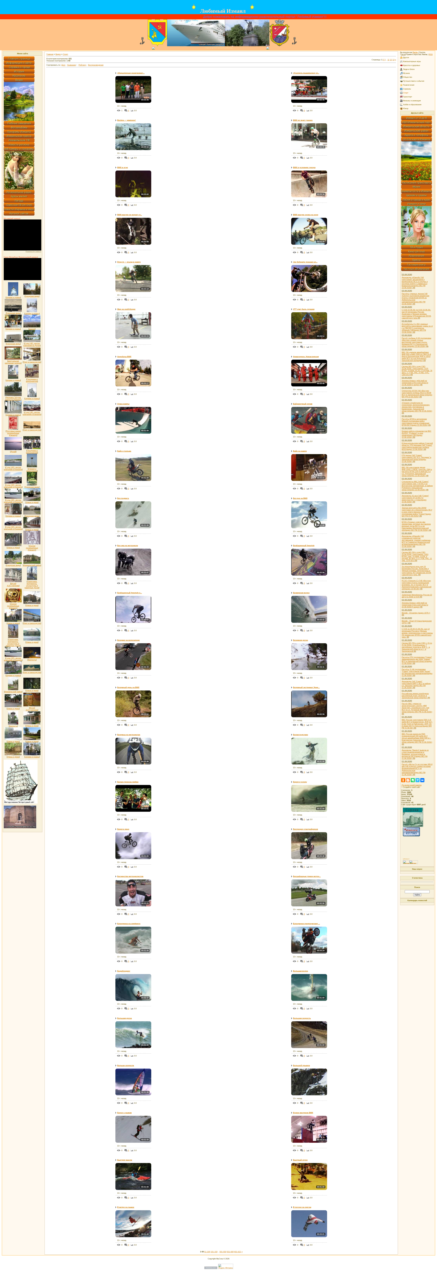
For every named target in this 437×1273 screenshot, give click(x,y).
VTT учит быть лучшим (303, 309)
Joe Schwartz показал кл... (305, 262)
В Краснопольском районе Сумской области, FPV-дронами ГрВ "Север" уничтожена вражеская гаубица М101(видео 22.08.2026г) (417, 446)
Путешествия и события (413, 81)
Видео (58, 54)
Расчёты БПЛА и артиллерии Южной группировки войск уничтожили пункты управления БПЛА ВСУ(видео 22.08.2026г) (415, 422)
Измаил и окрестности (31, 470)
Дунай (13, 452)
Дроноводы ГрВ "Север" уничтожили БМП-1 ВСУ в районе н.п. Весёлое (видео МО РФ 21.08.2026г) (416, 684)
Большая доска (124, 1018)
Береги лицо (123, 829)
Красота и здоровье (411, 65)
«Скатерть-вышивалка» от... (306, 73)
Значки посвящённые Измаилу (32, 548)
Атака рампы (123, 404)
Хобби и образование (412, 105)
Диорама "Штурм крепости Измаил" (13, 398)
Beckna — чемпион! (126, 120)
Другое (406, 57)
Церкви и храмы (13, 297)
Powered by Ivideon (33, 251)
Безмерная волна (301, 593)
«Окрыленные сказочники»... (131, 73)
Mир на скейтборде (126, 309)
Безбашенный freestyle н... (129, 593)
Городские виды (32, 296)
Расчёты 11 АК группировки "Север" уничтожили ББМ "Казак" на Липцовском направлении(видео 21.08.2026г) (417, 672)
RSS (431, 54)
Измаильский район (32, 565)
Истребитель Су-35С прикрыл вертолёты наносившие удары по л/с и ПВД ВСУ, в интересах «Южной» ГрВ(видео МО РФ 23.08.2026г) (417, 328)
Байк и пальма (124, 451)
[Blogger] (408, 780)
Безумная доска (300, 640)
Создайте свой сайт (411, 787)
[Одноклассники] (403, 780)
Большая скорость (302, 1018)
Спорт (65, 54)
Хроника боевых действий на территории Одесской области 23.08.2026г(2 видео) (415, 383)
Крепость (32, 660)
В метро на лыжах (125, 1207)
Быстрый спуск (300, 1160)
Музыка (406, 73)
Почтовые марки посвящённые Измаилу (13, 433)
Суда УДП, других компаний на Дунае (31, 344)
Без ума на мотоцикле (127, 545)
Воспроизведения (95, 65)
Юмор (405, 108)
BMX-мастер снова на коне (305, 215)
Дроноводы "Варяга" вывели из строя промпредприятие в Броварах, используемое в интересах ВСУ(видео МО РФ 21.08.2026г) (415, 754)
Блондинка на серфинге (128, 924)
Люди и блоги (408, 69)
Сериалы (407, 89)
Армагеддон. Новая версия (306, 357)
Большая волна (300, 971)
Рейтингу (82, 65)
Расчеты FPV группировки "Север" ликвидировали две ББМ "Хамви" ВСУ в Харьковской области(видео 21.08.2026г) (417, 660)
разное (32, 329)
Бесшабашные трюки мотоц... (307, 876)
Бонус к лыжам (124, 1113)
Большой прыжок (301, 1065)
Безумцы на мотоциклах (128, 735)
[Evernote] (413, 780)
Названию (71, 65)
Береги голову (300, 782)
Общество (407, 77)
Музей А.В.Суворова (13, 585)
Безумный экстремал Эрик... (306, 687)
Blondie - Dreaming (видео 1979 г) (416, 613)
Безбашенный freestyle (303, 545)
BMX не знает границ (303, 120)
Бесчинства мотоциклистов (130, 876)
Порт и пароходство (32, 362)
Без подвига (123, 498)
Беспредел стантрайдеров (305, 829)
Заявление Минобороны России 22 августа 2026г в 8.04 (417, 596)
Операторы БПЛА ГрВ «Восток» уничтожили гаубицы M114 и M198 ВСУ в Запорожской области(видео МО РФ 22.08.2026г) (417, 394)
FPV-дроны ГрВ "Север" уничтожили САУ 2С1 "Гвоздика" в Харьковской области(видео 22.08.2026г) (416, 458)
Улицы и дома (32, 502)
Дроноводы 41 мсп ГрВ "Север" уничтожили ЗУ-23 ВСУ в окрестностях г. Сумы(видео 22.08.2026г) (415, 499)
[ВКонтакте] (422, 780)
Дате (63, 65)
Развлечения (408, 85)
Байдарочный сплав (302, 404)
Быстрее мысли (124, 1160)
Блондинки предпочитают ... (306, 924)
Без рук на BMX (300, 498)
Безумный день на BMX (128, 687)
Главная (208, 48)
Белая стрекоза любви (127, 782)
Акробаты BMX (124, 357)
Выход (229, 48)
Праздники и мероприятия (32, 380)
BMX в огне (122, 167)
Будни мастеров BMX (303, 1113)
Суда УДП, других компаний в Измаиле (32, 413)
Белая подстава (300, 735)
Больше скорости (125, 1065)
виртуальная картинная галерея (13, 362)
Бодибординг (123, 971)
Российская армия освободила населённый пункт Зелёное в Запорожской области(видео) (415, 696)
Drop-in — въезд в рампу (129, 262)
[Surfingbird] (417, 780)
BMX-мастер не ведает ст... (129, 215)
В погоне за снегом (302, 1207)
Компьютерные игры (412, 61)
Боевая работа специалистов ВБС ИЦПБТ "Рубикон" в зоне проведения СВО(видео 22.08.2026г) (416, 434)
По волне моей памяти (411, 785)
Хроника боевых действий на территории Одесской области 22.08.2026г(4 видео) (415, 605)
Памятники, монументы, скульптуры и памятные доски (32, 584)
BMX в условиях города (304, 167)
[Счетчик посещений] (411, 836)
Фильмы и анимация (412, 101)
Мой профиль (219, 48)
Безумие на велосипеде (128, 640)
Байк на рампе (300, 451)
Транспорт (407, 97)
